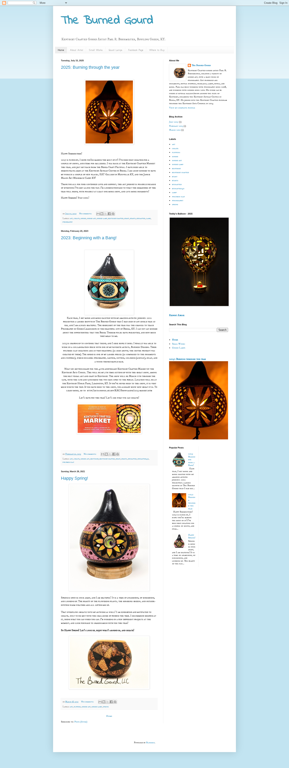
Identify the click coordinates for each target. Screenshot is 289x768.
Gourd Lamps (115, 50)
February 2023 (176, 126)
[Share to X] (106, 214)
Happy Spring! (74, 478)
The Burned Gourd (201, 65)
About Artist (76, 50)
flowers (77, 706)
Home (61, 50)
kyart (126, 218)
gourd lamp (102, 218)
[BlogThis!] (102, 214)
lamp (148, 218)
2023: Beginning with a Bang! (89, 237)
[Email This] (98, 214)
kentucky (94, 458)
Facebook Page (135, 50)
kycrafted (141, 218)
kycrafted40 (143, 458)
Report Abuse (176, 315)
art (71, 218)
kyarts (133, 218)
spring (106, 706)
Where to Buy (157, 50)
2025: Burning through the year (90, 67)
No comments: (85, 213)
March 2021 (175, 129)
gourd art (91, 218)
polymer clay (68, 462)
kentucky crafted (115, 218)
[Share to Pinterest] (113, 214)
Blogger (150, 742)
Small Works (96, 50)
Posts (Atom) (80, 721)
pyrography (67, 222)
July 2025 (174, 121)
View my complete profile (182, 107)
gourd (83, 218)
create (77, 218)
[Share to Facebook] (109, 214)
